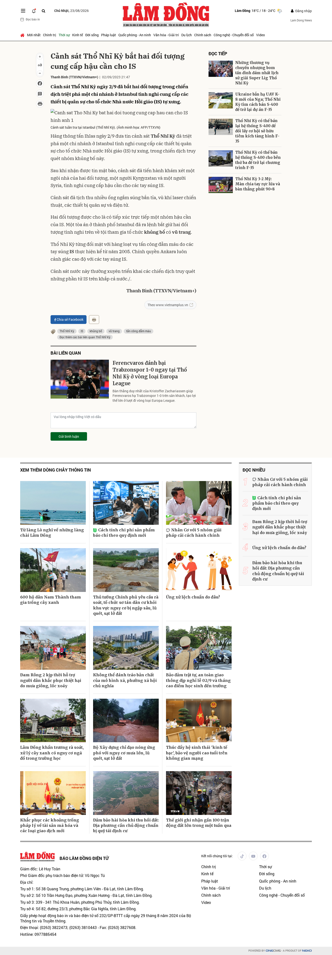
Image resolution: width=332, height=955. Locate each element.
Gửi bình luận (69, 436)
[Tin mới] (34, 11)
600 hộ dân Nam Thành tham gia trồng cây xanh (50, 600)
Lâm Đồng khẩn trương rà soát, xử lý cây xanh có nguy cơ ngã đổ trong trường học (52, 753)
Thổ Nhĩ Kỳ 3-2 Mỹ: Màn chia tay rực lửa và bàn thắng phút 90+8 (257, 184)
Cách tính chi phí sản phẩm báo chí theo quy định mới (124, 532)
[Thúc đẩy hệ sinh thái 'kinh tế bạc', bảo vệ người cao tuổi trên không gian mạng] (199, 720)
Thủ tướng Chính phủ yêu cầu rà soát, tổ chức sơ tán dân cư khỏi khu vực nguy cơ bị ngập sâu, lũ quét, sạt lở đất (125, 605)
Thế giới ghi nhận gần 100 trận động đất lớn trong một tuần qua (198, 823)
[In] (94, 319)
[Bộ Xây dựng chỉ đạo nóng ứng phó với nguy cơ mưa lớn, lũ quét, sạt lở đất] (126, 720)
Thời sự (64, 35)
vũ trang (114, 331)
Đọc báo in (33, 19)
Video (260, 35)
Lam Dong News (301, 20)
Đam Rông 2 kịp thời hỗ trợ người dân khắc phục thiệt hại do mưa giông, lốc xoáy (50, 680)
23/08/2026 (71, 10)
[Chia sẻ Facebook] (40, 83)
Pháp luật (108, 35)
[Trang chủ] (23, 35)
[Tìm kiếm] (43, 10)
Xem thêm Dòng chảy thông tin (55, 470)
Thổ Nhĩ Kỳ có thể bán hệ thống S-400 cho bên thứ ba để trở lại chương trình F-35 (258, 160)
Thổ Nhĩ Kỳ (67, 331)
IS (82, 331)
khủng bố (96, 331)
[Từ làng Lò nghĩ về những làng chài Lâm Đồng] (53, 503)
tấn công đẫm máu (138, 331)
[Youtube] (253, 856)
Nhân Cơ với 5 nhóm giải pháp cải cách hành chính (193, 532)
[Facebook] (264, 856)
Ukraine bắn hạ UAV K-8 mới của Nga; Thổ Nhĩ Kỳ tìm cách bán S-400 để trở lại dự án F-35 (257, 102)
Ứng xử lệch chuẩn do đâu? (193, 597)
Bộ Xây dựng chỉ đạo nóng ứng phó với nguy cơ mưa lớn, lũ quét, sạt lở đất (124, 753)
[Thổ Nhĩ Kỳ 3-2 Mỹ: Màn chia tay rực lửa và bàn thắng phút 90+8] (221, 185)
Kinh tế (77, 35)
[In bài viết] (40, 104)
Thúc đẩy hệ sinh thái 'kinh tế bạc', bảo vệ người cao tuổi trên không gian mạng (196, 753)
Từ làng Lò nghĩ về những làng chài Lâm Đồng (52, 532)
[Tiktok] (242, 856)
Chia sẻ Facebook (70, 319)
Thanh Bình (59, 77)
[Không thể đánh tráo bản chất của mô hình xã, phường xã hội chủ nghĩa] (126, 648)
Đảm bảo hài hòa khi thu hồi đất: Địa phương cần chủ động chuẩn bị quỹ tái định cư (126, 825)
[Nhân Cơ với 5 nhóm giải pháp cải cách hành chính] (199, 503)
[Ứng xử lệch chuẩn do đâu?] (199, 570)
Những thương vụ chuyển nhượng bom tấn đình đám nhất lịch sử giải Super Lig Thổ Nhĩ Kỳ (257, 72)
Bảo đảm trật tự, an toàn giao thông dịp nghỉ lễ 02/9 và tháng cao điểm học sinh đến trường (198, 680)
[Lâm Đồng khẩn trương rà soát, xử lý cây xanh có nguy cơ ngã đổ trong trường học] (53, 720)
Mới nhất (34, 35)
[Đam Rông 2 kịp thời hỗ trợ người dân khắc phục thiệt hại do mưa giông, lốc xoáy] (53, 648)
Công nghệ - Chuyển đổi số (234, 35)
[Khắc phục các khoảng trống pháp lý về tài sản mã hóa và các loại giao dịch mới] (53, 793)
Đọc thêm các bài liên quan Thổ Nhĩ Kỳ (85, 337)
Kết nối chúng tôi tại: (217, 856)
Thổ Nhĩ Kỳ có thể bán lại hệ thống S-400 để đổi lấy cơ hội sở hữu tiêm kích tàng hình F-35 (257, 130)
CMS (273, 950)
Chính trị (49, 35)
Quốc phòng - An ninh (134, 35)
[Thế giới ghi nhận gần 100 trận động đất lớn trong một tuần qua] (199, 793)
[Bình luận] (40, 94)
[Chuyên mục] (23, 11)
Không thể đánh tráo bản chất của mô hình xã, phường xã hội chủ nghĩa (125, 680)
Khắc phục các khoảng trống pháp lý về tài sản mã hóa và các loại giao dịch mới (49, 825)
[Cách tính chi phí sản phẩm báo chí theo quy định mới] (126, 503)
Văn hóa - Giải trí (166, 35)
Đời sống (92, 35)
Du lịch (186, 35)
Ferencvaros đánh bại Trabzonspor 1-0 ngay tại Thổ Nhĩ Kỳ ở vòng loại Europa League (150, 373)
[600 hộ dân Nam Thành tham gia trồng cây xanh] (53, 570)
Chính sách (202, 35)
